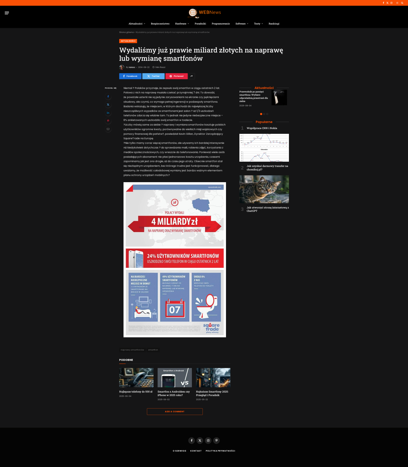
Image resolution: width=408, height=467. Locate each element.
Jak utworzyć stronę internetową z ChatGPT (268, 209)
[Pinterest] (108, 121)
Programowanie (221, 23)
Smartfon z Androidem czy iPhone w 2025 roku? (174, 393)
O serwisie (179, 450)
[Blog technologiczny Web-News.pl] (204, 13)
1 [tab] (261, 114)
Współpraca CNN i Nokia (262, 128)
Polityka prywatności (220, 450)
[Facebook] (108, 96)
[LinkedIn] (108, 112)
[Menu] (7, 13)
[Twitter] (108, 104)
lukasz (132, 67)
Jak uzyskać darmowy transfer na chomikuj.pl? (267, 167)
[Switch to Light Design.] (397, 3)
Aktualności (135, 23)
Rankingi (274, 23)
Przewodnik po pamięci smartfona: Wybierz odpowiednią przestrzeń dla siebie (253, 96)
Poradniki (200, 23)
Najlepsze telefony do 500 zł (135, 391)
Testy (257, 23)
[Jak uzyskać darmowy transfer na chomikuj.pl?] (264, 148)
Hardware (180, 23)
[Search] (402, 3)
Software (241, 23)
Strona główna (126, 32)
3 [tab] (267, 114)
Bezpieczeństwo (160, 23)
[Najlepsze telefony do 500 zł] (136, 377)
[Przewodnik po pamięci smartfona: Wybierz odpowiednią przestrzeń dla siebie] (280, 98)
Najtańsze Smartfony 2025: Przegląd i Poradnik (212, 393)
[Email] (108, 129)
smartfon (153, 349)
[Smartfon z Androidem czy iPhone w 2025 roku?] (175, 377)
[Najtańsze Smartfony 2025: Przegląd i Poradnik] (213, 377)
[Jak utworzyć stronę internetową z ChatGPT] (264, 189)
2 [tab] (264, 114)
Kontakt (196, 450)
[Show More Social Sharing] (192, 76)
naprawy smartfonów (132, 349)
